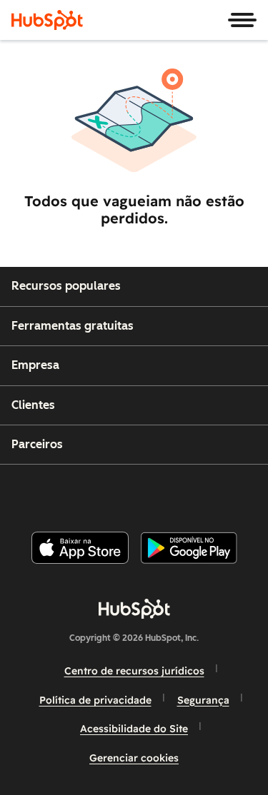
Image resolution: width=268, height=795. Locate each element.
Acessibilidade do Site (134, 728)
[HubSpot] (47, 20)
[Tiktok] (253, 492)
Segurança (203, 700)
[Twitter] (145, 492)
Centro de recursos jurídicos (134, 670)
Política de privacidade (95, 700)
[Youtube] (109, 492)
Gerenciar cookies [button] (134, 757)
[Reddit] (217, 492)
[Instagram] (73, 492)
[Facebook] (37, 492)
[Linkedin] (181, 492)
